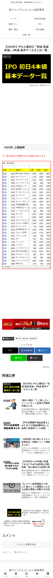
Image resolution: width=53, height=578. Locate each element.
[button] (34, 358)
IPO (19, 339)
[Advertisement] (26, 114)
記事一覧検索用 (31, 339)
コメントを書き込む (26, 544)
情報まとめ (9, 339)
